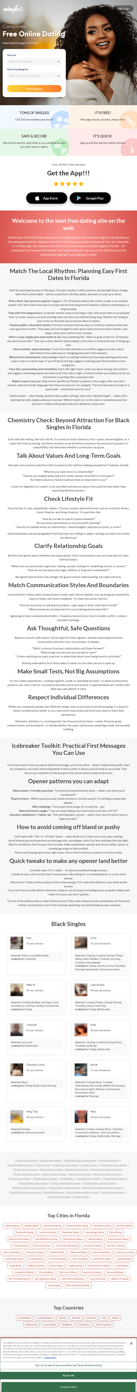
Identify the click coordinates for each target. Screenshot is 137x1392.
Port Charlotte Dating (19, 1278)
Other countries (103, 1324)
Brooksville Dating (24, 1232)
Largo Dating (15, 1265)
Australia (76, 1317)
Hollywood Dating (78, 1252)
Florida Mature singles (45, 1178)
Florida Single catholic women (99, 1183)
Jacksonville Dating (14, 1258)
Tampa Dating (54, 1285)
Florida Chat (43, 1165)
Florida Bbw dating (109, 1160)
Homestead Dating (101, 1252)
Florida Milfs (67, 1178)
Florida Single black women (65, 1183)
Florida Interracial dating (26, 1174)
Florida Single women (59, 1196)
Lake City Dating (79, 1258)
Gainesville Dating (11, 1252)
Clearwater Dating (70, 1232)
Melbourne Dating (35, 1265)
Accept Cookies (68, 1387)
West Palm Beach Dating (77, 1285)
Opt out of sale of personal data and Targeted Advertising (68, 1365)
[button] (123, 8)
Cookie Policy (50, 1357)
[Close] (131, 1343)
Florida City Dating (41, 1245)
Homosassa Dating (125, 1252)
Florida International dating (106, 1169)
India (104, 1317)
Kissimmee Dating (57, 1258)
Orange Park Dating (23, 1272)
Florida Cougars (89, 1165)
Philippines (67, 1324)
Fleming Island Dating (118, 1239)
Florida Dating (20, 1245)
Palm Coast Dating (67, 1272)
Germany (90, 1317)
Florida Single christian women (29, 1187)
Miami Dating (56, 1265)
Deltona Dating (95, 1239)
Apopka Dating (31, 1225)
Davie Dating (115, 1232)
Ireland (115, 1317)
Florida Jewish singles (55, 1174)
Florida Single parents (113, 1192)
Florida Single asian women (33, 1183)
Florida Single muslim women (82, 1192)
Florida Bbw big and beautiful (80, 1160)
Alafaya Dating (12, 1225)
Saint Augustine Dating (45, 1278)
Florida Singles (82, 1196)
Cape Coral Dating (47, 1232)
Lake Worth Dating (102, 1258)
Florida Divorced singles (114, 1165)
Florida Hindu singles (51, 1169)
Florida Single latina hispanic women (102, 1187)
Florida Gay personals (25, 1169)
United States (24, 1317)
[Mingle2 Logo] (13, 9)
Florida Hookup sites (76, 1169)
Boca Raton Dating (52, 1225)
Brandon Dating (124, 1225)
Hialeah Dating (57, 1252)
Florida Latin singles (80, 1174)
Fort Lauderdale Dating (67, 1245)
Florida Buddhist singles (20, 1165)
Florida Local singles (20, 1178)
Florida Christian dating (65, 1165)
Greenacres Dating (35, 1252)
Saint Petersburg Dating (73, 1278)
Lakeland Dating (124, 1258)
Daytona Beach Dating (19, 1239)
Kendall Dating (36, 1258)
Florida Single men (54, 1192)
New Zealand (50, 1324)
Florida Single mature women (25, 1192)
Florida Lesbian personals (107, 1174)
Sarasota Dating (97, 1278)
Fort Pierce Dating (115, 1245)
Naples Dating (75, 1265)
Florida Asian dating (50, 1160)
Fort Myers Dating (92, 1245)
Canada (62, 1317)
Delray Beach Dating (72, 1239)
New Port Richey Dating (99, 1265)
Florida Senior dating (114, 1178)
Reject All (68, 1375)
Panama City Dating (91, 1272)
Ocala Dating (122, 1265)
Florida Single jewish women (64, 1187)
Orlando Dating (46, 1272)
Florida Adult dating (26, 1160)
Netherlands (32, 1324)
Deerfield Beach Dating (46, 1239)
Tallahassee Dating (119, 1278)
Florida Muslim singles (88, 1178)
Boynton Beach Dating (77, 1225)
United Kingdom (45, 1317)
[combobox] (34, 61)
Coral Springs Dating (94, 1232)
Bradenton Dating (102, 1225)
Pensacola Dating (114, 1272)
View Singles (34, 88)
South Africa (84, 1324)
